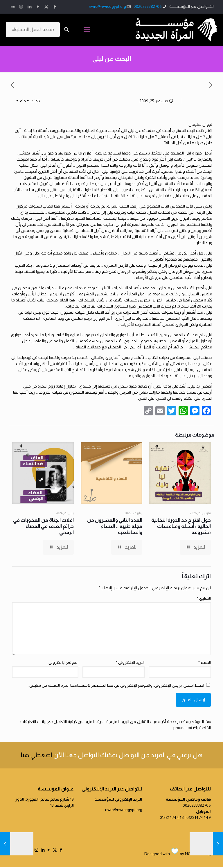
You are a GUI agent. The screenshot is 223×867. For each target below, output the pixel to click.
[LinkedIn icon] (29, 6)
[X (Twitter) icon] (46, 6)
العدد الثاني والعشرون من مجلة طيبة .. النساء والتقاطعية (114, 526)
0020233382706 (148, 6)
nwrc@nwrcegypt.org (107, 6)
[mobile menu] (87, 29)
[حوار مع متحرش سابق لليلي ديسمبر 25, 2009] (5, 843)
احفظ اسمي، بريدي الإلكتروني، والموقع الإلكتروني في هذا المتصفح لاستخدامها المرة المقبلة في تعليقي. (116, 685)
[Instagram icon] (21, 6)
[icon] (12, 6)
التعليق (204, 598)
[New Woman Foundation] (176, 30)
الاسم (204, 662)
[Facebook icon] (55, 6)
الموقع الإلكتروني (63, 662)
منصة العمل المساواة (33, 29)
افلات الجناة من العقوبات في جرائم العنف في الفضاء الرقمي (43, 526)
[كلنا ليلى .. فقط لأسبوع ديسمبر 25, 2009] (218, 843)
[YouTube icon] (38, 6)
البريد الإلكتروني (130, 662)
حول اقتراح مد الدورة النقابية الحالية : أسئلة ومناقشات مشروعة (181, 526)
